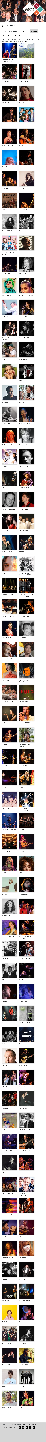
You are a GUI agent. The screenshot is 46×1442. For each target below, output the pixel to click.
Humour (6, 35)
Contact (24, 1424)
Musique (34, 31)
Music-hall (17, 35)
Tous (23, 31)
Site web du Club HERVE (9, 1427)
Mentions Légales (31, 1424)
